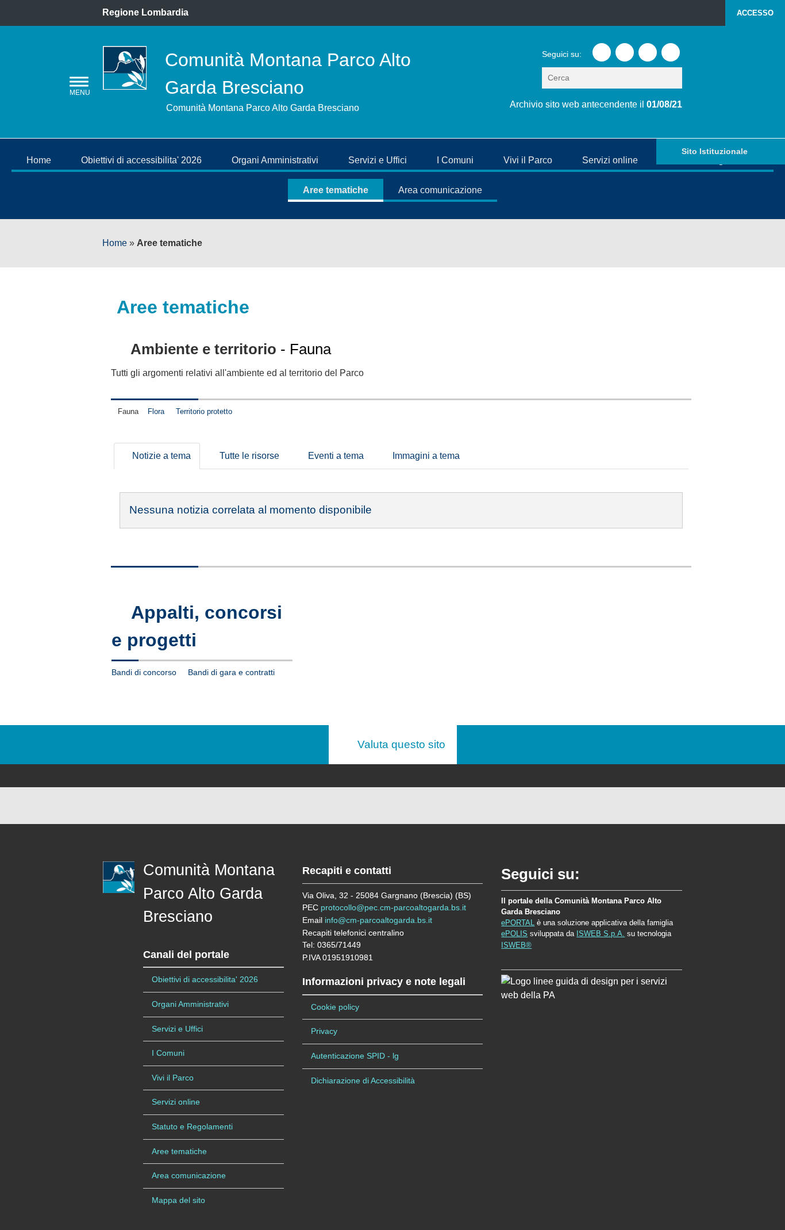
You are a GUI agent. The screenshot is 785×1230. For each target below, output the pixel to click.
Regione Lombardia (145, 12)
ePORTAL (517, 922)
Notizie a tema (160, 456)
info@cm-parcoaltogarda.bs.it (378, 920)
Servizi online (610, 160)
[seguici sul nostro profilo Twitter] (624, 52)
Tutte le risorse (248, 456)
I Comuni (455, 160)
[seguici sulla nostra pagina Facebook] (601, 52)
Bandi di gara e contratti (231, 672)
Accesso (755, 13)
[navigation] (79, 82)
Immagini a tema (425, 456)
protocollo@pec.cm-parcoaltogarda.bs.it (393, 907)
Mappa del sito (178, 1200)
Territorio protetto (204, 411)
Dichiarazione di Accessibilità (363, 1080)
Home (38, 160)
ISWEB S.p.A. (600, 933)
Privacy (324, 1031)
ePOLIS (514, 933)
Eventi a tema (335, 456)
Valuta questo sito (397, 744)
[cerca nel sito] (674, 78)
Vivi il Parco (527, 160)
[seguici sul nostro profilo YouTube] (647, 52)
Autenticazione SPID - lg (355, 1055)
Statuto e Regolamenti (192, 1126)
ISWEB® (516, 945)
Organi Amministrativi (275, 160)
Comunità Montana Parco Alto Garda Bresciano (209, 893)
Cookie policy (335, 1006)
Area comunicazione (440, 190)
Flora (156, 411)
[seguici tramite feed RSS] (670, 52)
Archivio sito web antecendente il (596, 104)
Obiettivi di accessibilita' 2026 (141, 160)
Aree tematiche (335, 190)
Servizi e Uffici (377, 160)
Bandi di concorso (143, 672)
